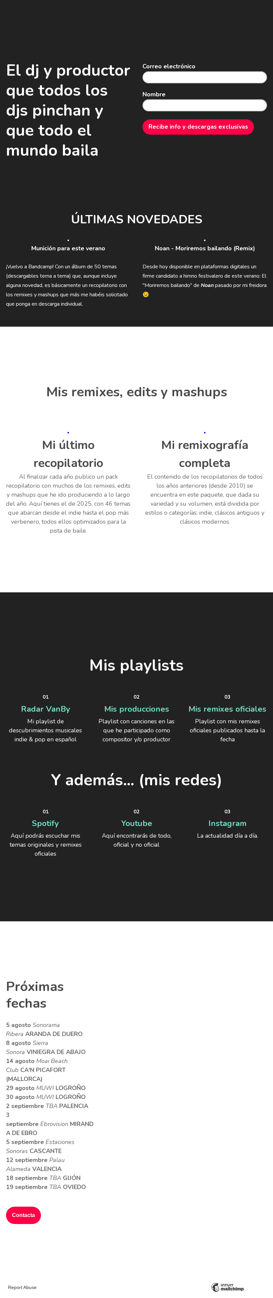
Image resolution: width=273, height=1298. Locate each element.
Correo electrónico (168, 66)
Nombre (153, 94)
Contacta (23, 1215)
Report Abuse (22, 1287)
